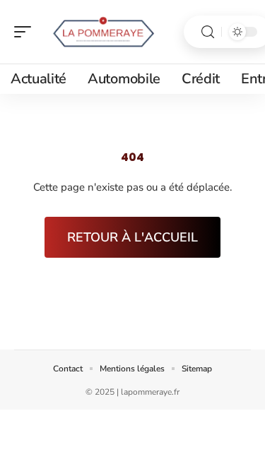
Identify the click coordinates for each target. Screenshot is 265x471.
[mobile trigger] (26, 32)
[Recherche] (208, 32)
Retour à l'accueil (132, 237)
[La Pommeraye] (101, 32)
